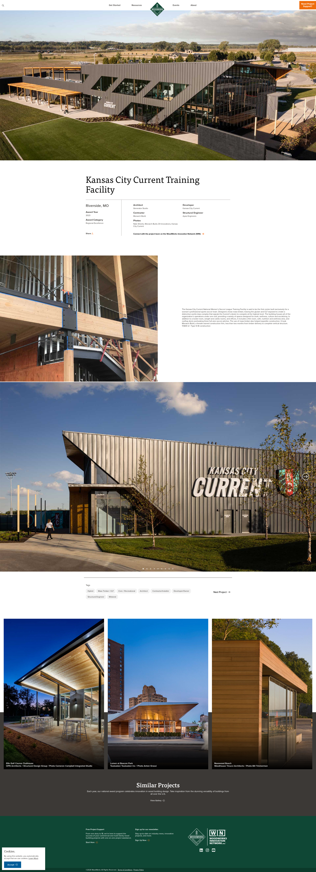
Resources (137, 5)
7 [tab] (165, 568)
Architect (144, 591)
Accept (10, 864)
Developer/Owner (181, 591)
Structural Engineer (96, 596)
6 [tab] (161, 568)
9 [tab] (173, 568)
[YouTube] (213, 851)
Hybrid (90, 591)
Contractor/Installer (160, 591)
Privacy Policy (138, 870)
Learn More (33, 858)
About (194, 5)
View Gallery (155, 800)
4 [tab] (154, 568)
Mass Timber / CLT (106, 591)
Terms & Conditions (125, 870)
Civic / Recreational (126, 591)
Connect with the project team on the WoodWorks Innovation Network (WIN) (167, 233)
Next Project (220, 592)
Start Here (90, 842)
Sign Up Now (140, 840)
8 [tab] (169, 568)
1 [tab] (143, 568)
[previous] (10, 477)
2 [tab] (147, 568)
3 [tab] (150, 568)
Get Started (114, 5)
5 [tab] (158, 568)
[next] (305, 477)
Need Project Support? (307, 5)
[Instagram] (207, 851)
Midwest (112, 596)
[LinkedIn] (201, 851)
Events (176, 5)
